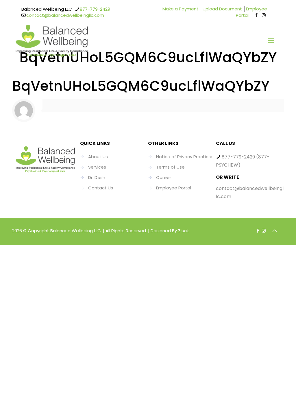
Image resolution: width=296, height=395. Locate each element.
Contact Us (100, 188)
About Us (98, 157)
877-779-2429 (95, 9)
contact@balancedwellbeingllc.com (65, 15)
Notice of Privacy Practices (185, 157)
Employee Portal (251, 12)
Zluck (183, 231)
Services (97, 167)
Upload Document (222, 9)
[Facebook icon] (256, 15)
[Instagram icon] (264, 15)
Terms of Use (170, 167)
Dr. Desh (96, 177)
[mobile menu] (271, 41)
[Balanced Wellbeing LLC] (52, 41)
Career (163, 177)
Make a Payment (180, 9)
